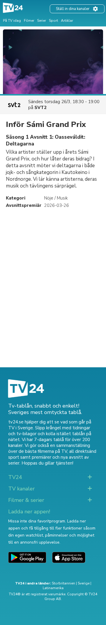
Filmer (29, 20)
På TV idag (12, 20)
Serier (41, 20)
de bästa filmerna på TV (43, 451)
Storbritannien (63, 583)
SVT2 (40, 107)
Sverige (84, 583)
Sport (53, 20)
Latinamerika (53, 588)
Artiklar (67, 20)
